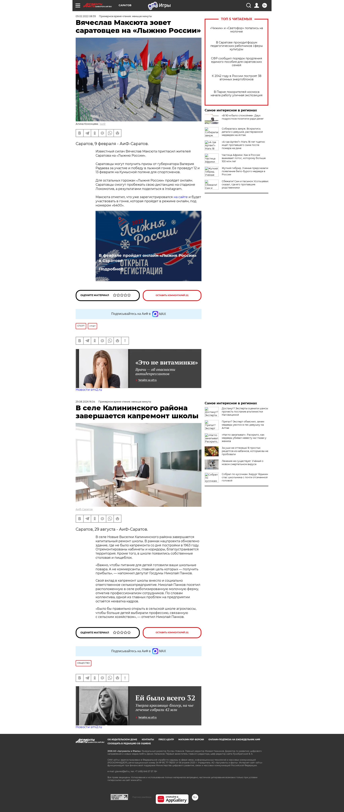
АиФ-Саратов (84, 509)
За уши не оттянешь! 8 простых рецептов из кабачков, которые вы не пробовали (245, 451)
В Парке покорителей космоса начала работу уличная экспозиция (236, 93)
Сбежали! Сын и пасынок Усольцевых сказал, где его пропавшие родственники (245, 184)
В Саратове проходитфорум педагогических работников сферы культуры (236, 46)
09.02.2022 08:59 (86, 16)
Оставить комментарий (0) (172, 295)
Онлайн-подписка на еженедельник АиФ (234, 739)
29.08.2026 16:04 (85, 401)
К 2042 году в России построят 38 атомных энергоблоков (236, 77)
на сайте (181, 197)
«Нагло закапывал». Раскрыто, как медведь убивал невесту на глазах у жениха (244, 438)
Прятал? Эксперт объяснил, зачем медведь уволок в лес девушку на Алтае (243, 424)
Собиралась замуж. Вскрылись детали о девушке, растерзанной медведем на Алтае (242, 131)
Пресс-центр (166, 739)
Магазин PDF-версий (191, 739)
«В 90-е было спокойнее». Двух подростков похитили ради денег (243, 117)
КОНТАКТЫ (148, 739)
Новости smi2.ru (89, 390)
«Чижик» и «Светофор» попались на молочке (236, 30)
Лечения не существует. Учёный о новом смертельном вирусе (242, 463)
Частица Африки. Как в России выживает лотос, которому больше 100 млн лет (244, 158)
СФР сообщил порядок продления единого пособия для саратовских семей (236, 62)
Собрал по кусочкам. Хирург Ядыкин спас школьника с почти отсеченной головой (245, 477)
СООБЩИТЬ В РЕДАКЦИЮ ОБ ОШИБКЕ (129, 743)
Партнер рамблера (141, 797)
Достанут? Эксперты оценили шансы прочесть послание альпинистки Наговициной (245, 411)
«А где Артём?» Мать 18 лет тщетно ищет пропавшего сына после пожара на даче (243, 145)
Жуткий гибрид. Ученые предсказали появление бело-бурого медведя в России (245, 171)
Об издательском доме (122, 739)
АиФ (103, 123)
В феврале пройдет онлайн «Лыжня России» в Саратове (147, 258)
